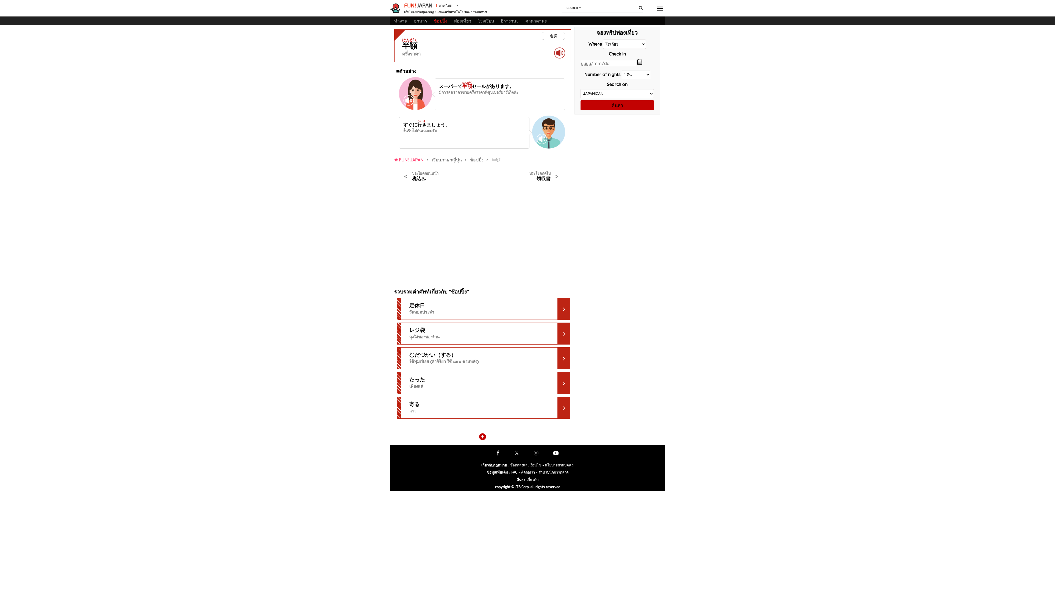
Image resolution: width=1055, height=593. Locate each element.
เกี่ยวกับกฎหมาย (495, 465)
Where (595, 44)
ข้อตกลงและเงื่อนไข (525, 465)
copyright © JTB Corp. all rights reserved (527, 487)
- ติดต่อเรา (527, 472)
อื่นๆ (521, 479)
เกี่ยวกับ (532, 479)
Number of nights (602, 74)
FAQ (514, 472)
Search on (617, 84)
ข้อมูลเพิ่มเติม (498, 472)
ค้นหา (617, 105)
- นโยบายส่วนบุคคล (558, 465)
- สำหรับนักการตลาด (552, 472)
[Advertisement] (436, 231)
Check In (617, 54)
